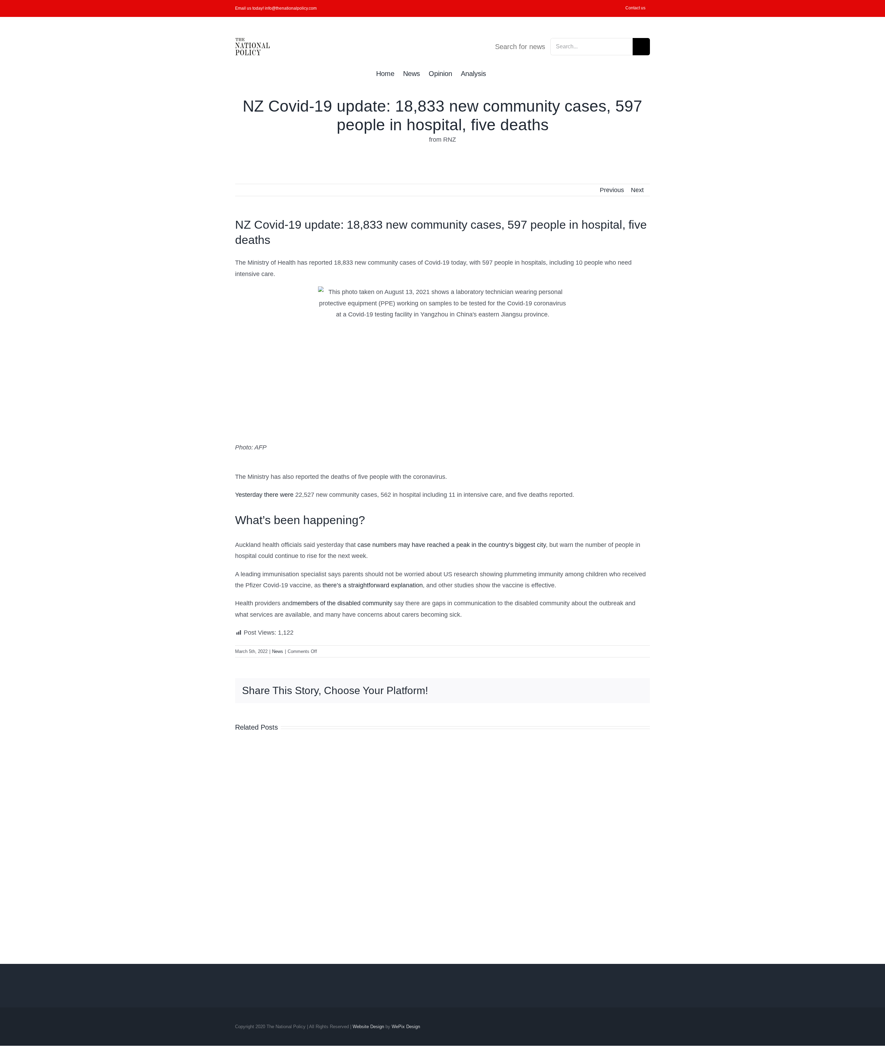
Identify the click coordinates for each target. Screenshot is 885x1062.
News (277, 651)
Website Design (368, 1026)
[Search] (497, 73)
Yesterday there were (264, 494)
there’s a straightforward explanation (373, 585)
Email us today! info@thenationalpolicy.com (276, 8)
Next (637, 190)
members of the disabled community (342, 603)
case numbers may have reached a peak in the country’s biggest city (451, 544)
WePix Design (406, 1026)
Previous (612, 190)
